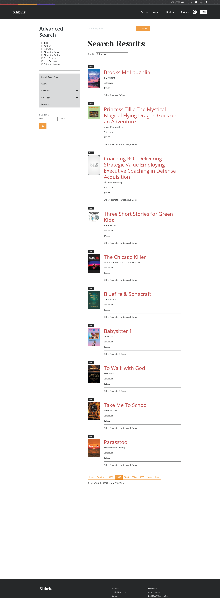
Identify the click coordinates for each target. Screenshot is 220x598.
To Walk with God (124, 367)
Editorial (115, 596)
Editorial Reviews (52, 64)
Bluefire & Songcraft (127, 293)
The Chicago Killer (125, 256)
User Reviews (50, 61)
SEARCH (191, 2)
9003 (126, 477)
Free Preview (50, 58)
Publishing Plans (119, 592)
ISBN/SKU (48, 49)
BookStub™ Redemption (158, 596)
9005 (142, 477)
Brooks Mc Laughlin (127, 72)
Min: (41, 118)
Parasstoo (115, 441)
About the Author (52, 55)
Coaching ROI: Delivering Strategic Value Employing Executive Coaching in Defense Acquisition (140, 167)
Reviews (185, 12)
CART (202, 2)
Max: (63, 118)
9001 (111, 477)
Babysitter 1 (118, 330)
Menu (204, 12)
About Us (157, 12)
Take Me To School (126, 404)
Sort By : (92, 54)
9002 (119, 477)
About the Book (51, 52)
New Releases (154, 592)
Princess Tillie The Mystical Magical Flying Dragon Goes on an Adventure (140, 115)
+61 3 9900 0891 (178, 2)
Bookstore (171, 12)
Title (46, 42)
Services (145, 12)
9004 (134, 477)
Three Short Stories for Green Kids (138, 216)
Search (144, 28)
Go (43, 126)
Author (47, 46)
